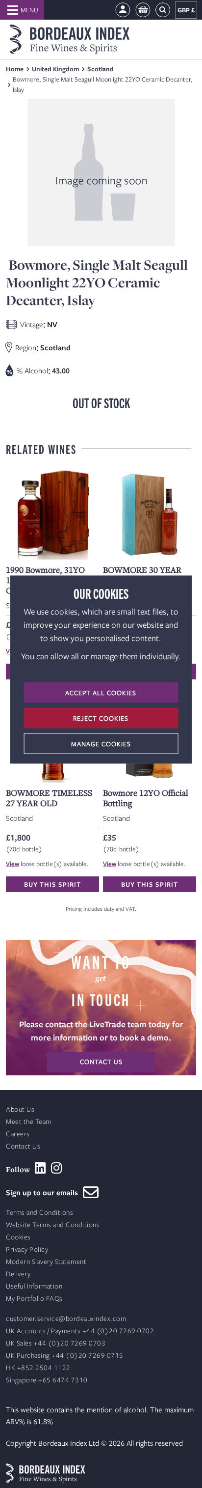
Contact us (101, 1061)
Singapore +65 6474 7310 (47, 1380)
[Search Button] (162, 10)
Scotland (100, 68)
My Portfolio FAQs (34, 1298)
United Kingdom (55, 68)
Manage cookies (101, 743)
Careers (18, 1134)
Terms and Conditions (39, 1212)
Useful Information (34, 1286)
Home (15, 68)
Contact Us (23, 1146)
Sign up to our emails (44, 1192)
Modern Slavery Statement (46, 1262)
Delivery (18, 1274)
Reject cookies (100, 718)
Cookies (18, 1237)
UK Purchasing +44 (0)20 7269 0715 (65, 1355)
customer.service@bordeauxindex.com (66, 1319)
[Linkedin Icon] (40, 1168)
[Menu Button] (22, 10)
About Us (20, 1109)
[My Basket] (143, 10)
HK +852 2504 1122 (38, 1368)
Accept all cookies (100, 692)
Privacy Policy (27, 1249)
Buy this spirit (52, 884)
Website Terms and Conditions (53, 1225)
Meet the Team (28, 1122)
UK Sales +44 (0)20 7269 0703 (55, 1343)
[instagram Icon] (56, 1168)
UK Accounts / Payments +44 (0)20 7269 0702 (80, 1331)
